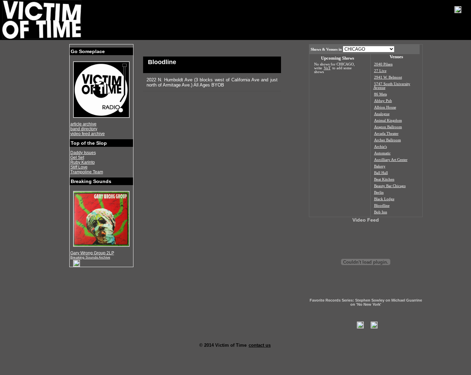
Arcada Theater (386, 133)
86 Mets (380, 94)
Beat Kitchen (384, 179)
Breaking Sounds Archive (90, 257)
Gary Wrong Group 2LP (92, 253)
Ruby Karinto (82, 162)
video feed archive (87, 133)
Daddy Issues (83, 152)
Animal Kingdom (388, 120)
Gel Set (77, 157)
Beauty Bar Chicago (390, 186)
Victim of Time (42, 19)
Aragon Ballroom (388, 127)
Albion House (385, 107)
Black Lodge (384, 199)
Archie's (380, 147)
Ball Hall (381, 173)
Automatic (382, 153)
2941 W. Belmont (388, 77)
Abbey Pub (383, 101)
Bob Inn (380, 212)
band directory (83, 128)
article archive (83, 124)
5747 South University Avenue (391, 86)
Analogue (382, 114)
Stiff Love (79, 167)
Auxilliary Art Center (391, 160)
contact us (260, 345)
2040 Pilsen (383, 64)
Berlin (379, 192)
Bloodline (382, 205)
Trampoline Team (86, 172)
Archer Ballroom (387, 140)
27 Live (380, 71)
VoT (327, 68)
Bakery (379, 166)
